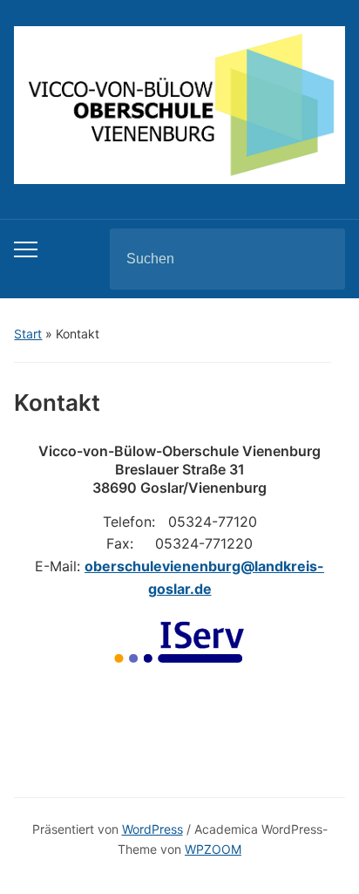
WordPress (152, 829)
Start (28, 333)
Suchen (317, 259)
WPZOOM (213, 849)
